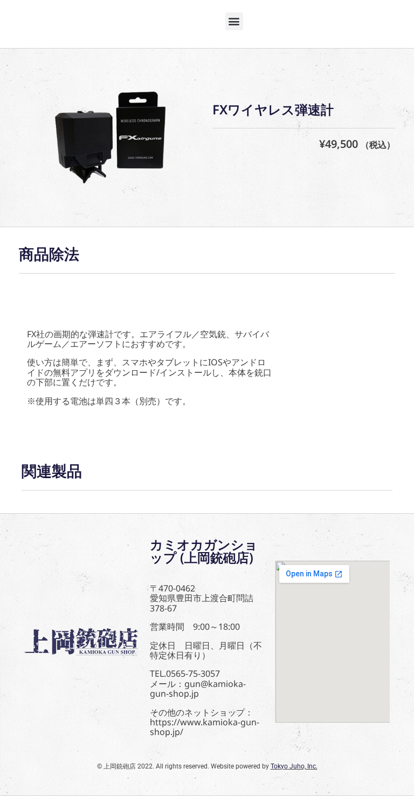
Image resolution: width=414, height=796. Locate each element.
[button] (234, 21)
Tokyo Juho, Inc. (294, 766)
